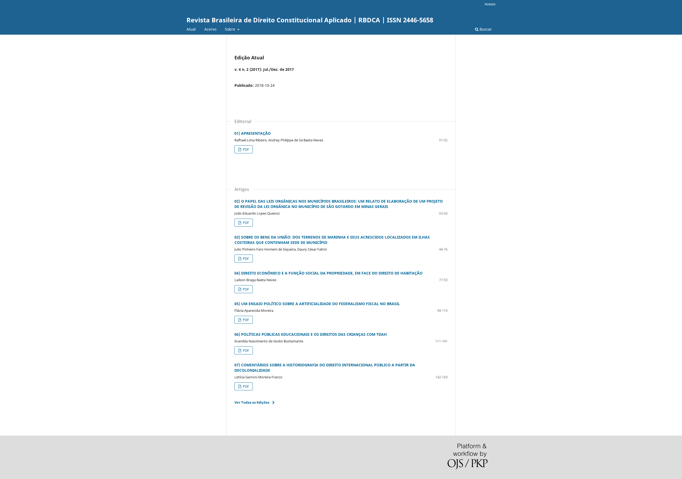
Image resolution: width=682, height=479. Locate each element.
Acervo (210, 29)
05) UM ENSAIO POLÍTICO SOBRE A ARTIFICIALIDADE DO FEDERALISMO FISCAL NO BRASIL (317, 303)
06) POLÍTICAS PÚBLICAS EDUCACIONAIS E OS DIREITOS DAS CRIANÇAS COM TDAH (310, 334)
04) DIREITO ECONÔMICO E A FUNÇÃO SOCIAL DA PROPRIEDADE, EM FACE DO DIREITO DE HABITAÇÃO (328, 273)
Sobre (230, 29)
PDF (245, 149)
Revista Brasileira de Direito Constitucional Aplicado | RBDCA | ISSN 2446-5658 (309, 19)
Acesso (490, 4)
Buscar (485, 29)
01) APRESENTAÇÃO (252, 133)
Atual (191, 29)
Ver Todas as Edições (251, 402)
